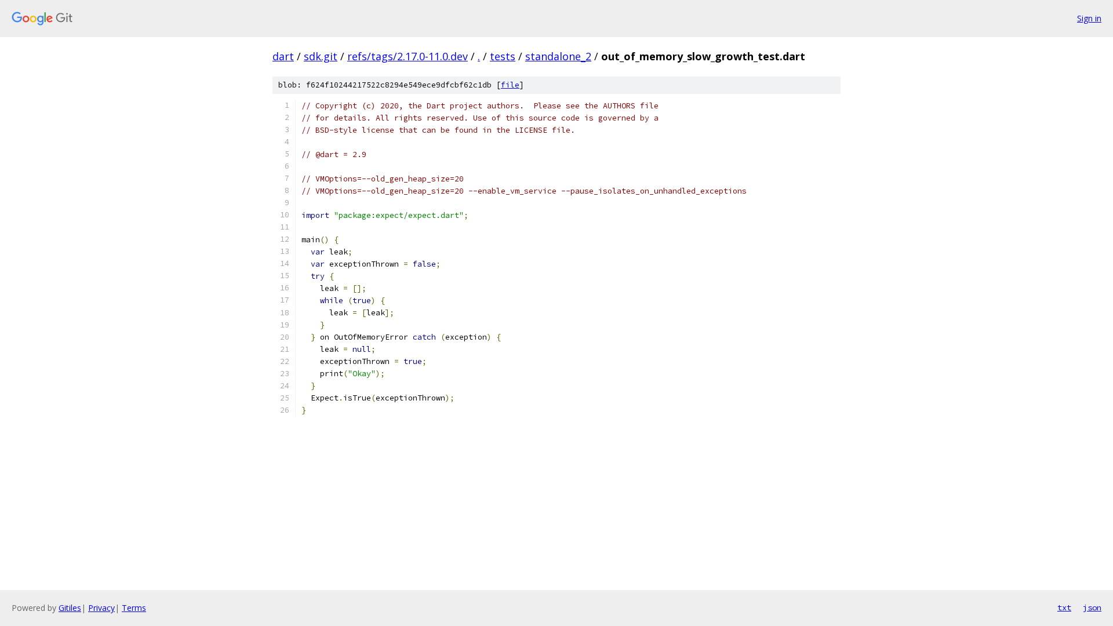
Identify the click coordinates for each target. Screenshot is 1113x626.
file (510, 85)
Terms (134, 607)
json (1092, 607)
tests (502, 56)
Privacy (101, 607)
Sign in (1089, 18)
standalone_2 (558, 56)
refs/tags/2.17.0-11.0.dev (407, 56)
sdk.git (320, 56)
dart (283, 56)
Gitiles (70, 607)
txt (1064, 607)
